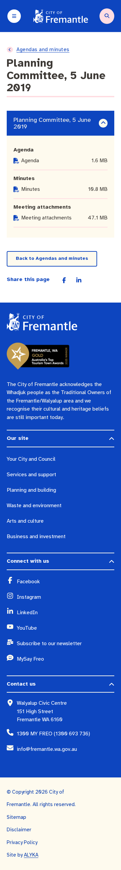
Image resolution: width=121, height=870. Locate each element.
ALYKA (31, 855)
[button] (103, 123)
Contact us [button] (21, 684)
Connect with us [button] (28, 561)
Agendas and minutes (43, 49)
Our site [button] (18, 438)
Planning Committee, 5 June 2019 (52, 123)
